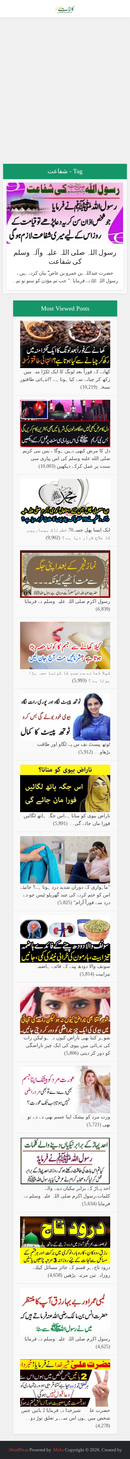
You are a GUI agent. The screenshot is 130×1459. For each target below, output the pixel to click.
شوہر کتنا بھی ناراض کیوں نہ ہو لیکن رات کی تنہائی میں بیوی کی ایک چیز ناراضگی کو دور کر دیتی (67, 1045)
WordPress (18, 1449)
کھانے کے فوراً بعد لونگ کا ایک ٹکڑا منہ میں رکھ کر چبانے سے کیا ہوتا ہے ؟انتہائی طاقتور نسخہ (65, 379)
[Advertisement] (65, 93)
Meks (58, 1449)
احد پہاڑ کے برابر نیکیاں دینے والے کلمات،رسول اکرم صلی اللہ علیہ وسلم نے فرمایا (67, 1196)
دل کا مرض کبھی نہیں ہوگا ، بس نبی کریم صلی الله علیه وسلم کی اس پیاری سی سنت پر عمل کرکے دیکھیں (66, 458)
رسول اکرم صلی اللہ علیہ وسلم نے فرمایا (67, 601)
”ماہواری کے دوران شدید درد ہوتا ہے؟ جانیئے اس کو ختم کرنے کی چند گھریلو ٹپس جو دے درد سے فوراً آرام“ (65, 895)
